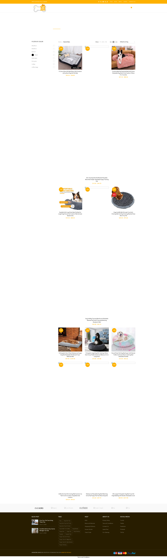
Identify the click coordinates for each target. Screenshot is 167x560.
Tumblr (122, 520)
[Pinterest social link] (103, 2)
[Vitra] (39, 508)
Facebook (123, 526)
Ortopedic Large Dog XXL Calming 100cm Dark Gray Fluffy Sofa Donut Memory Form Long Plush (97, 354)
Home (59, 42)
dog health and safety (64, 528)
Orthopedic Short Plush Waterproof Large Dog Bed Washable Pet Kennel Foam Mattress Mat (70, 354)
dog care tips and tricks (65, 523)
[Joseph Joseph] (98, 508)
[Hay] (113, 508)
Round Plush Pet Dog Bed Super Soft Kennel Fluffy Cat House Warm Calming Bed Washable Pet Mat (123, 354)
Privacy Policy (106, 520)
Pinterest (122, 529)
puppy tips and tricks (64, 536)
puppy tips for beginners (65, 539)
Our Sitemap (106, 532)
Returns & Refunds (90, 523)
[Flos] (128, 508)
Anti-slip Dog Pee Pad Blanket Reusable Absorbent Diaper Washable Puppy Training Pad (97, 179)
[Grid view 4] (116, 42)
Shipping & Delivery (90, 526)
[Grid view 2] (111, 42)
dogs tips (69, 531)
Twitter (122, 523)
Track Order (88, 532)
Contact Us (106, 526)
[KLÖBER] (83, 508)
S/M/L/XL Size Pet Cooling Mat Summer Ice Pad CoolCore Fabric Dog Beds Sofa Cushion (70, 495)
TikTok (122, 532)
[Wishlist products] (127, 8)
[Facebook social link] (99, 2)
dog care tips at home (64, 526)
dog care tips (67, 520)
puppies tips (68, 534)
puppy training (62, 544)
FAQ (86, 520)
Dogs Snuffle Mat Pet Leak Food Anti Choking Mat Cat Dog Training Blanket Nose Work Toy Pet (123, 214)
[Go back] (65, 21)
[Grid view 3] (113, 42)
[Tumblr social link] (105, 2)
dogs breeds (75, 528)
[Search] (123, 8)
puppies (61, 534)
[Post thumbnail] (35, 522)
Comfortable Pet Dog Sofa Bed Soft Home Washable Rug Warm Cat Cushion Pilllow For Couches (123, 73)
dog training (77, 531)
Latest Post (105, 529)
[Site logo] (40, 8)
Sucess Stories (88, 529)
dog (60, 520)
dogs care (61, 531)
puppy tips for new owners (66, 542)
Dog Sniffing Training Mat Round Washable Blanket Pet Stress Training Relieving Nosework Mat (96, 320)
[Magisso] (53, 508)
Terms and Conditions (83, 557)
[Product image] (70, 58)
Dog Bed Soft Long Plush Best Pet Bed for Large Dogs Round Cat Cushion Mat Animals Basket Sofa (70, 214)
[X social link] (101, 2)
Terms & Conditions (108, 523)
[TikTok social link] (107, 2)
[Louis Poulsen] (68, 508)
